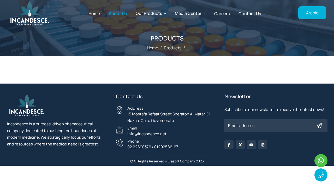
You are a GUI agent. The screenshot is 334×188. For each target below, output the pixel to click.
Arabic (312, 13)
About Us (118, 13)
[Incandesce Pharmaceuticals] (26, 107)
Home (94, 13)
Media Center (188, 13)
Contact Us (249, 13)
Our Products (149, 13)
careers (222, 13)
